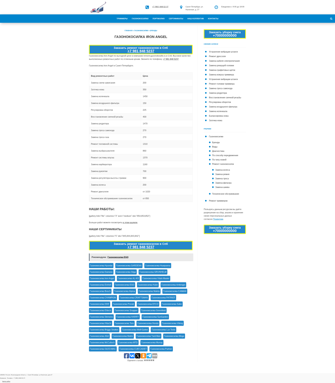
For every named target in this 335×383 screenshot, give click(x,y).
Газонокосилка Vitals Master (156, 278)
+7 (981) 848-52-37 (160, 7)
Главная (128, 31)
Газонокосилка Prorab (123, 304)
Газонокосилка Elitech (100, 310)
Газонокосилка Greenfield (153, 310)
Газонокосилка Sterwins (101, 317)
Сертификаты (176, 19)
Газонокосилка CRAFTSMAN (134, 298)
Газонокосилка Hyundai (101, 265)
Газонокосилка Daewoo (101, 272)
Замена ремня (222, 174)
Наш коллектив (195, 19)
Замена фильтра (223, 183)
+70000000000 (225, 35)
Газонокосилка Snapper (126, 310)
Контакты (213, 19)
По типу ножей (219, 160)
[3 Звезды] (149, 360)
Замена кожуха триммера (221, 75)
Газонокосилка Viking (172, 323)
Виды (214, 147)
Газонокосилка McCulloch (102, 342)
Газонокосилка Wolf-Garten (135, 330)
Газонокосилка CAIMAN (174, 291)
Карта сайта (6, 381)
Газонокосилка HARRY (127, 317)
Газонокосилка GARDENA (129, 265)
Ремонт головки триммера (221, 84)
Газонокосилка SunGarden (155, 317)
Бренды (153, 31)
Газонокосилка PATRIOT (163, 298)
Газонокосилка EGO (124, 285)
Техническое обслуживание (225, 194)
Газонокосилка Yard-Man (148, 336)
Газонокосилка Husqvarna (157, 265)
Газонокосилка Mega (174, 336)
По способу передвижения (225, 155)
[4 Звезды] (151, 360)
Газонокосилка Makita (149, 291)
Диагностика (218, 151)
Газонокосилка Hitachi (100, 323)
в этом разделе (130, 222)
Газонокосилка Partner (161, 349)
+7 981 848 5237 (140, 51)
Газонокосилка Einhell (100, 285)
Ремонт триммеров (218, 201)
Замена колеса (222, 170)
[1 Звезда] (145, 360)
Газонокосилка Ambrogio (173, 285)
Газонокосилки (140, 19)
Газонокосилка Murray (152, 342)
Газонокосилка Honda (147, 323)
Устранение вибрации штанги (223, 52)
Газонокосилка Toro (124, 323)
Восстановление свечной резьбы (225, 97)
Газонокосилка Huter (148, 285)
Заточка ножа (215, 120)
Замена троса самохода (220, 88)
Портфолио (159, 19)
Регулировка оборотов (220, 102)
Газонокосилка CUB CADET (133, 349)
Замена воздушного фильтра (223, 107)
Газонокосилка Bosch (100, 291)
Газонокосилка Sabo (172, 304)
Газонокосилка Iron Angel (102, 278)
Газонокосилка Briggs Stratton (104, 330)
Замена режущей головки (221, 65)
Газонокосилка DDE (99, 304)
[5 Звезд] (153, 360)
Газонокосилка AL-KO (128, 278)
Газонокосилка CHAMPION (103, 298)
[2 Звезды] (147, 360)
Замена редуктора (218, 93)
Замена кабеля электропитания (224, 61)
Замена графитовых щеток (222, 70)
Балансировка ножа (218, 116)
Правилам (218, 219)
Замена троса (222, 178)
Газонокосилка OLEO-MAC (103, 349)
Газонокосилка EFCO (148, 304)
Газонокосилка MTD (128, 342)
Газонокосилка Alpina (124, 291)
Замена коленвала (218, 111)
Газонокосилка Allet (99, 336)
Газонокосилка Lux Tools (163, 330)
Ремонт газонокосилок (223, 164)
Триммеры (122, 19)
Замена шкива (222, 187)
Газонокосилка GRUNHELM (152, 272)
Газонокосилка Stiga (126, 272)
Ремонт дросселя (217, 56)
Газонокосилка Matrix (123, 336)
